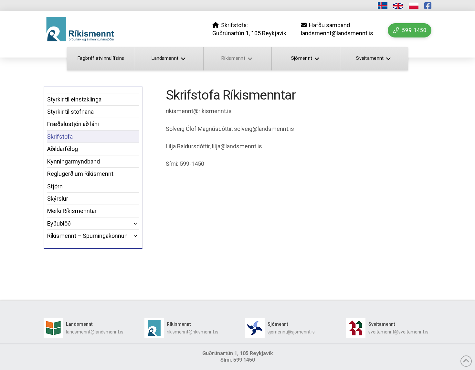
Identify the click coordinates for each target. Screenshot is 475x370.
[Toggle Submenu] (127, 223)
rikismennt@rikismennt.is (192, 331)
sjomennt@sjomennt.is (291, 331)
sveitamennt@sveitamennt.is (398, 331)
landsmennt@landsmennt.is (94, 331)
